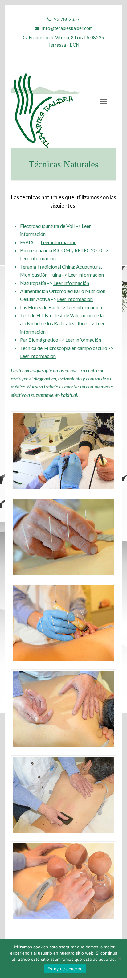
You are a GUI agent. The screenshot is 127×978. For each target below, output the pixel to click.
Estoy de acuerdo (65, 968)
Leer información (58, 242)
